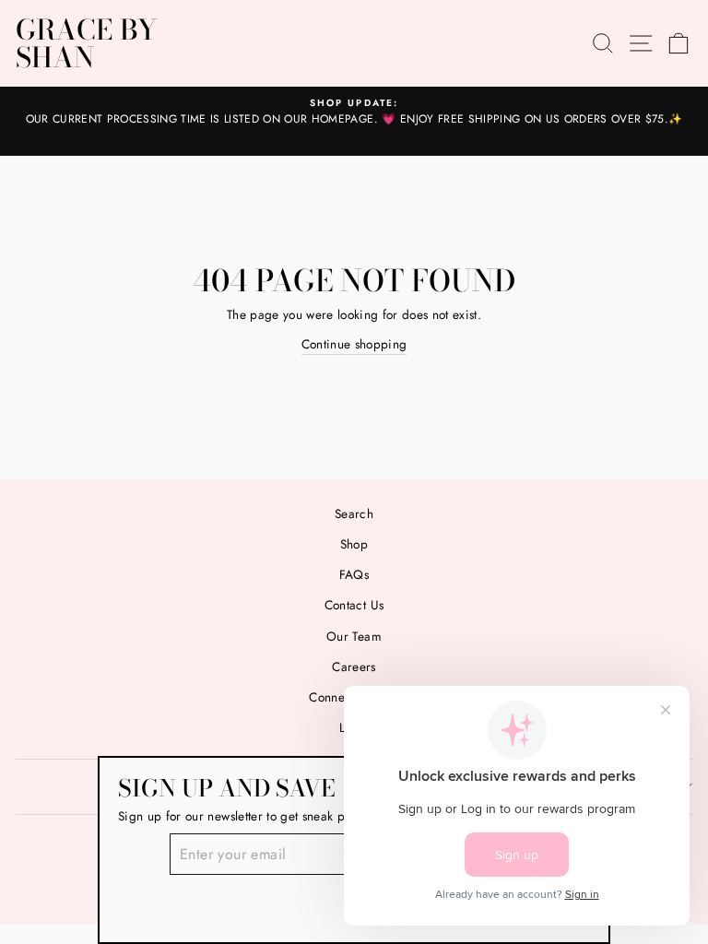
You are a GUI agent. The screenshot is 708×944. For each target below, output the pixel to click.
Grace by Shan (87, 43)
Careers (353, 666)
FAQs (354, 574)
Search (354, 513)
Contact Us (354, 605)
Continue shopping (354, 344)
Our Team (354, 636)
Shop (354, 544)
